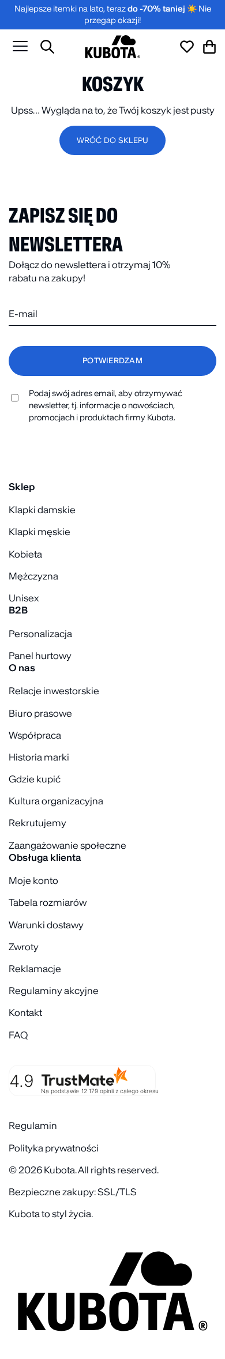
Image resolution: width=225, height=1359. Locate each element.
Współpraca (35, 735)
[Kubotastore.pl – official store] (112, 46)
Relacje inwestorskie (54, 691)
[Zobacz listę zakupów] (187, 47)
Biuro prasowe (40, 713)
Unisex (24, 598)
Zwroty (24, 947)
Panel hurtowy (40, 655)
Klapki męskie (39, 531)
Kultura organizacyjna (56, 801)
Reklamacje (35, 968)
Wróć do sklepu (113, 140)
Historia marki (39, 757)
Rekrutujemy (37, 823)
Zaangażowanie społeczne (67, 845)
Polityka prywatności (54, 1148)
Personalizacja (40, 633)
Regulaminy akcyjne (54, 990)
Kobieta (25, 554)
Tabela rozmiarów (48, 902)
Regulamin (33, 1125)
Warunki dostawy (46, 925)
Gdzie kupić (35, 779)
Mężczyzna (33, 576)
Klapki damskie (42, 509)
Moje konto (33, 880)
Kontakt (25, 1012)
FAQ (18, 1035)
